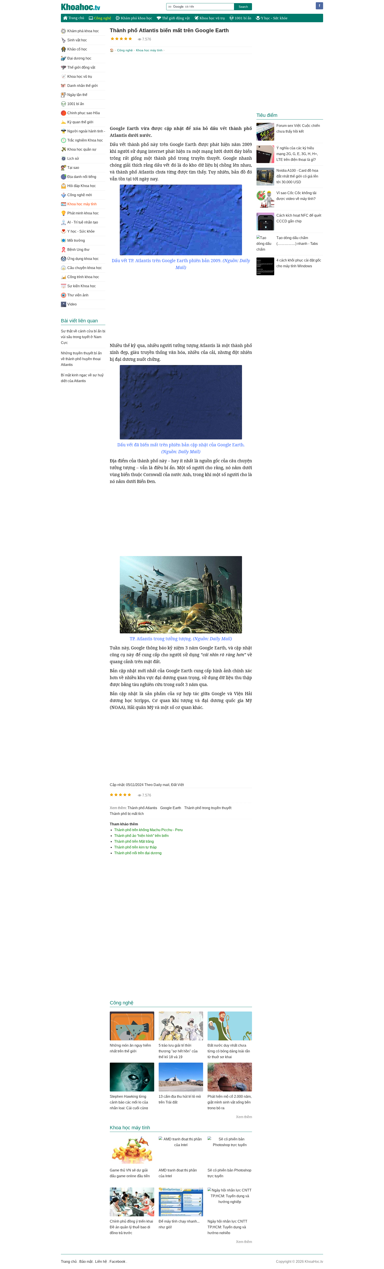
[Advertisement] (181, 89)
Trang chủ (76, 18)
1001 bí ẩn (242, 18)
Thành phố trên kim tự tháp (135, 847)
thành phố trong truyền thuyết (207, 808)
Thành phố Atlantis (142, 808)
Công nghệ (102, 18)
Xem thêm (244, 1117)
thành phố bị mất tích (127, 814)
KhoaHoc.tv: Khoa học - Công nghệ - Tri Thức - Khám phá (85, 7)
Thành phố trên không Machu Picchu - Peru (148, 830)
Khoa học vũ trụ (212, 18)
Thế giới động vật (175, 18)
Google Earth (170, 808)
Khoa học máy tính (149, 50)
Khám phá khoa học (136, 18)
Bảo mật (85, 1261)
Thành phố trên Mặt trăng (134, 841)
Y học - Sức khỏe (274, 18)
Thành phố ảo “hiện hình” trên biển (141, 836)
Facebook (117, 1261)
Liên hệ (101, 1261)
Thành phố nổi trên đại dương (138, 853)
